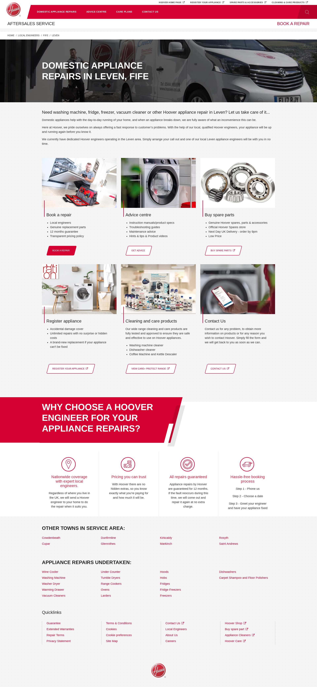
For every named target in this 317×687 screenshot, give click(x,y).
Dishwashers (227, 571)
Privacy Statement (59, 641)
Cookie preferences (119, 635)
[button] (57, 12)
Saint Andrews (228, 543)
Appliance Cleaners (238, 635)
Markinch (166, 543)
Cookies (111, 629)
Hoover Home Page (170, 2)
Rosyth (223, 537)
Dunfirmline (108, 537)
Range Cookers (111, 583)
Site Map (112, 641)
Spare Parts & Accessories (247, 2)
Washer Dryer (51, 583)
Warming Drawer (53, 589)
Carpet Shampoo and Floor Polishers (243, 577)
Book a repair (293, 23)
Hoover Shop (234, 623)
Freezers (166, 595)
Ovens (105, 589)
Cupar (46, 543)
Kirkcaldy (166, 537)
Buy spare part (235, 629)
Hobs (163, 577)
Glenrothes (108, 543)
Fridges (165, 583)
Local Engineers (28, 35)
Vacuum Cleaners (53, 595)
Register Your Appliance (205, 2)
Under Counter (110, 571)
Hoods (164, 571)
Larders (106, 595)
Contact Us (173, 623)
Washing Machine (53, 577)
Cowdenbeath (51, 537)
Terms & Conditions (119, 623)
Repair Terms (55, 635)
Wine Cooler (50, 571)
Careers (170, 641)
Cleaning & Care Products (288, 2)
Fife (45, 35)
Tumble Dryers (110, 577)
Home (10, 35)
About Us (171, 635)
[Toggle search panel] (307, 12)
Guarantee (54, 623)
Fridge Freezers (170, 589)
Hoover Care (234, 641)
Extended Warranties (60, 629)
